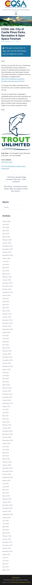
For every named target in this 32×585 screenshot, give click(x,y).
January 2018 (6, 539)
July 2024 (5, 298)
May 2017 (5, 564)
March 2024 (6, 311)
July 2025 (5, 261)
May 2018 (5, 527)
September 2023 (7, 329)
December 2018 (7, 505)
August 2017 (6, 554)
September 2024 (7, 292)
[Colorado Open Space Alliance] (16, 5)
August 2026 (6, 221)
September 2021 (7, 403)
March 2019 (6, 496)
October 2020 (6, 437)
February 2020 (7, 462)
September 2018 (7, 514)
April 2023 (5, 345)
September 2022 (7, 366)
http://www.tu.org (6, 162)
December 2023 (7, 320)
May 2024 (5, 304)
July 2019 (5, 483)
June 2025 (5, 264)
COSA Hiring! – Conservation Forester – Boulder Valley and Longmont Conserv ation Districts (16, 189)
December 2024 (7, 283)
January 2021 (6, 428)
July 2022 (5, 372)
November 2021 (7, 397)
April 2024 (5, 308)
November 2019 (7, 471)
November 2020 (7, 434)
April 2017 (5, 567)
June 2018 (5, 523)
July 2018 (5, 520)
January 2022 (6, 391)
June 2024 (5, 301)
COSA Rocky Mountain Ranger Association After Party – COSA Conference (16, 179)
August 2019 (6, 480)
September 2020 (7, 440)
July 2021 (5, 409)
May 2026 (5, 230)
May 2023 (5, 341)
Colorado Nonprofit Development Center (20, 582)
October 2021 (6, 400)
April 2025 (5, 271)
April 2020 (5, 456)
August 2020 (6, 443)
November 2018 (7, 508)
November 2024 (7, 286)
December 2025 (7, 246)
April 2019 (5, 493)
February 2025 (7, 277)
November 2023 (7, 323)
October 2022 (6, 363)
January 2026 (6, 243)
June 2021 (5, 412)
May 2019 (5, 490)
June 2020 (5, 449)
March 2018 (6, 533)
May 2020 (5, 452)
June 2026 (5, 227)
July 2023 (5, 335)
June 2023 (5, 338)
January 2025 (6, 280)
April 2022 (5, 382)
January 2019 (6, 502)
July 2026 (5, 224)
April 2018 (5, 530)
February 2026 (7, 240)
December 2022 (7, 357)
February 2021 (6, 425)
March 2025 (6, 274)
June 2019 (5, 486)
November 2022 (7, 360)
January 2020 (6, 465)
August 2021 (6, 406)
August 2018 (6, 517)
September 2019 (7, 477)
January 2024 (6, 317)
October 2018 (6, 511)
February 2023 (7, 351)
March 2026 (6, 237)
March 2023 (6, 348)
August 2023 (6, 332)
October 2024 (6, 289)
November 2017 (7, 545)
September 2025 (7, 255)
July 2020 (5, 446)
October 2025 (6, 252)
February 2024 (7, 314)
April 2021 (5, 419)
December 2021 (7, 394)
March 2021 (6, 422)
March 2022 (6, 385)
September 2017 (7, 551)
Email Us (17, 577)
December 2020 (7, 431)
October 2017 (6, 548)
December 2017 (7, 542)
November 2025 (7, 249)
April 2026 (5, 233)
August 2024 (6, 295)
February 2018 (6, 536)
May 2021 (5, 416)
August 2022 (6, 369)
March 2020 (6, 459)
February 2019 (6, 499)
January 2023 (6, 354)
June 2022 (5, 375)
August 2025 (6, 258)
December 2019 (7, 468)
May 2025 (5, 267)
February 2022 (7, 388)
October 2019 (6, 474)
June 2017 (5, 560)
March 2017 (6, 570)
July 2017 (5, 557)
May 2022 (5, 378)
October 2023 (6, 326)
